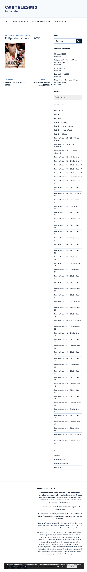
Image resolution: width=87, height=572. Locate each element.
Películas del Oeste (60, 134)
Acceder (57, 455)
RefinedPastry (25, 35)
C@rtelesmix (21, 7)
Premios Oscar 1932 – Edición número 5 (68, 161)
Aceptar (71, 567)
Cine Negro (58, 114)
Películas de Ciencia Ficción (63, 130)
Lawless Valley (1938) (61, 68)
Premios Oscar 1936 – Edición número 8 (68, 173)
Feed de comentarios (61, 463)
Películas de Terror (60, 122)
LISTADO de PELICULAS (41, 21)
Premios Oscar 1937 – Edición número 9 (68, 177)
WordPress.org (59, 467)
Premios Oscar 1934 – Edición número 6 (68, 165)
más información (59, 567)
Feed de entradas (60, 459)
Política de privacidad (20, 21)
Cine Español (58, 110)
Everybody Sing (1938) (61, 74)
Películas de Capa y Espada (63, 126)
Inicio (7, 21)
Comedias (57, 118)
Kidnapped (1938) (60, 54)
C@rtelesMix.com (60, 21)
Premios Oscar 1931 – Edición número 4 (67, 157)
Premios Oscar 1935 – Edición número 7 (68, 169)
